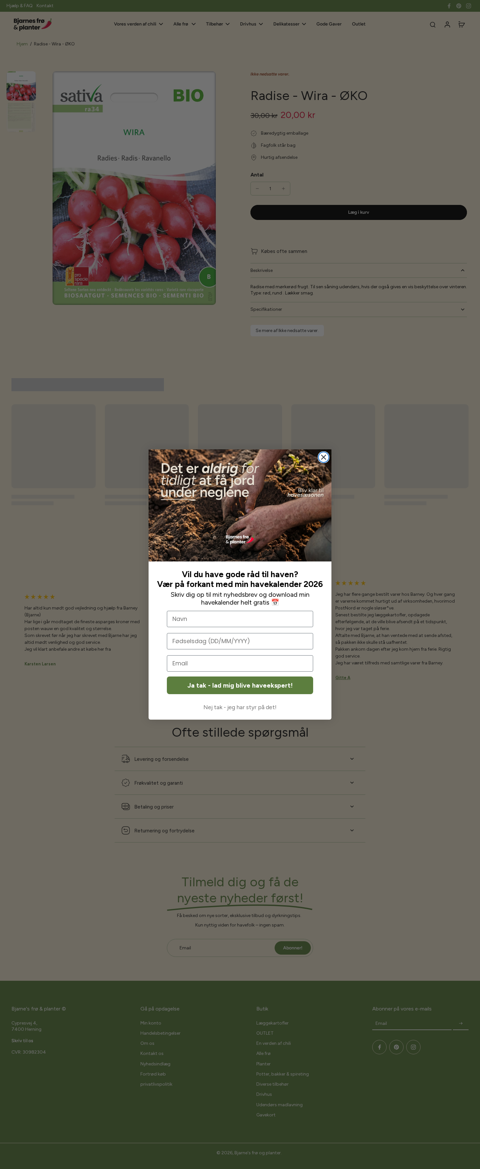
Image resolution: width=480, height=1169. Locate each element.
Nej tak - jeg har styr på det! (240, 707)
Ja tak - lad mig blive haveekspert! (240, 685)
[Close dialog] (323, 457)
